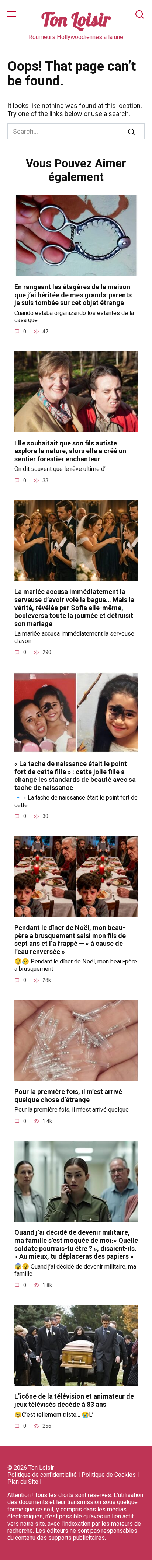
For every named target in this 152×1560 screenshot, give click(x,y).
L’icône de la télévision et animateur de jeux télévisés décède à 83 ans (74, 1400)
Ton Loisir (76, 19)
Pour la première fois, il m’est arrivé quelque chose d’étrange (68, 1095)
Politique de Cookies (109, 1474)
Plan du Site (22, 1481)
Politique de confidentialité (42, 1474)
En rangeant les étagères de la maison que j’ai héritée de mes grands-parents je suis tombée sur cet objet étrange (73, 295)
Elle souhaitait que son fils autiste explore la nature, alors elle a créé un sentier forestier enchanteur (70, 450)
